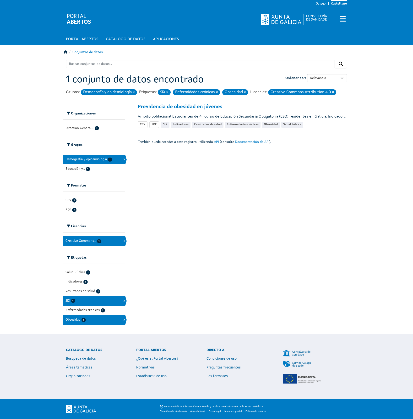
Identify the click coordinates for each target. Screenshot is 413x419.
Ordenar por (295, 78)
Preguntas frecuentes (223, 367)
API (216, 142)
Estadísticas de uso (151, 376)
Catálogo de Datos (125, 39)
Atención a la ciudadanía (173, 411)
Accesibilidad (197, 411)
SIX (165, 124)
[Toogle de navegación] (342, 19)
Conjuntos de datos (87, 52)
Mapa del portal (233, 411)
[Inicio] (65, 52)
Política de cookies (255, 411)
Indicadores (181, 124)
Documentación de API (252, 142)
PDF (154, 124)
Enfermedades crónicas (243, 124)
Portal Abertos (82, 39)
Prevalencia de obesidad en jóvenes (180, 106)
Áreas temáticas (79, 367)
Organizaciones (78, 376)
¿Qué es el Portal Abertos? (157, 358)
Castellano (339, 3)
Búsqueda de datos (81, 358)
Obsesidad (271, 124)
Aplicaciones (166, 39)
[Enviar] (341, 64)
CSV (142, 124)
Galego (321, 3)
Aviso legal (215, 411)
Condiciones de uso (221, 358)
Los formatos (217, 376)
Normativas (145, 367)
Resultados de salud (208, 124)
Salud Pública (292, 124)
